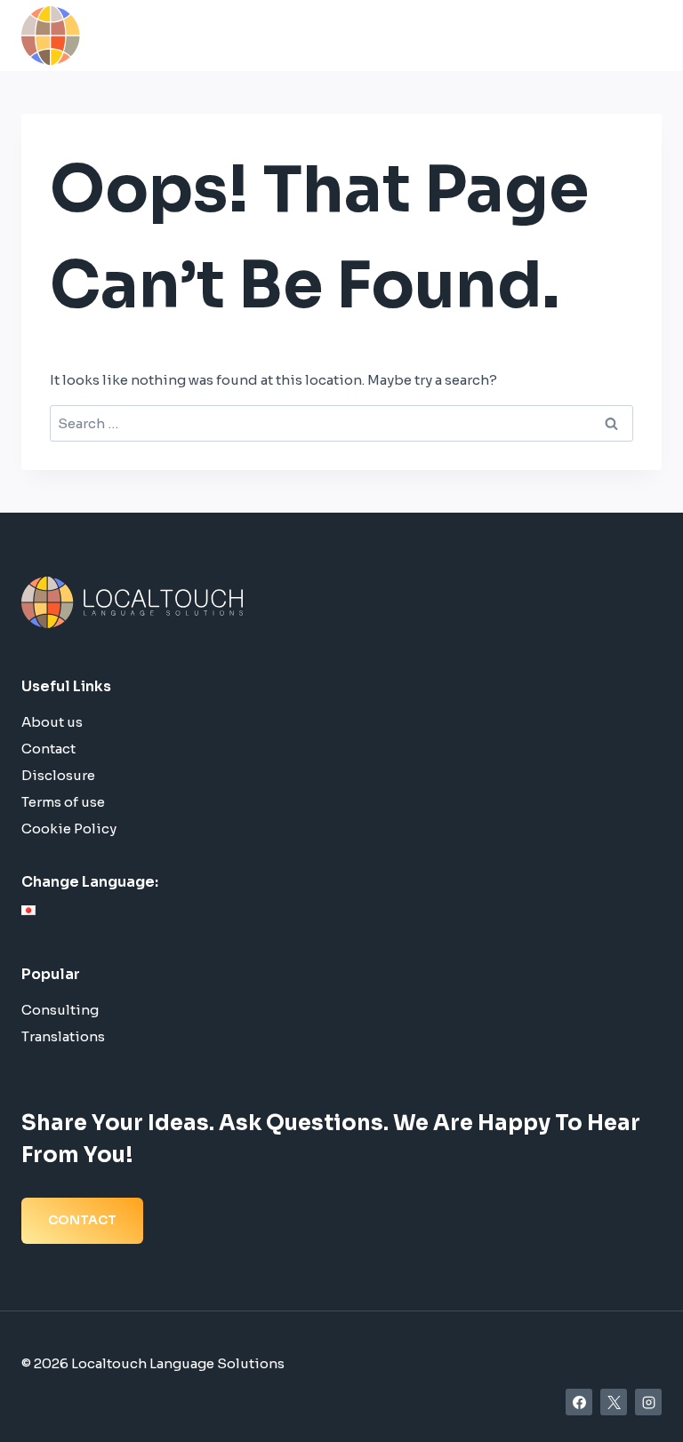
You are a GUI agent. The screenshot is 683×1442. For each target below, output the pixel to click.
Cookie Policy (69, 828)
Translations (63, 1036)
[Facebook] (579, 1402)
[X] (613, 1402)
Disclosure (58, 775)
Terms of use (63, 801)
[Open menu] (642, 35)
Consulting (60, 1009)
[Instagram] (648, 1402)
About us (52, 721)
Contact (48, 748)
